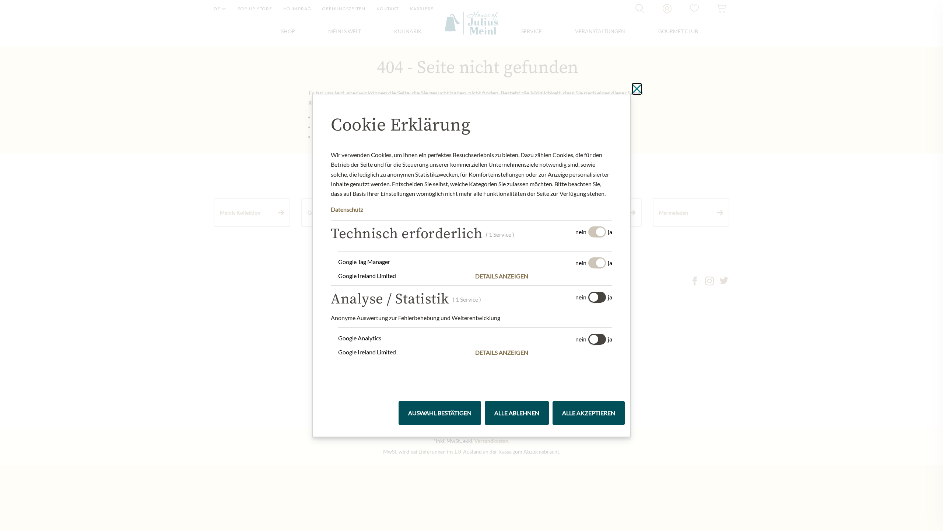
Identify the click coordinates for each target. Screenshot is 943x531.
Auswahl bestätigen (440, 412)
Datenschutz (347, 209)
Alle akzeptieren (588, 412)
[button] (543, 276)
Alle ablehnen (516, 412)
